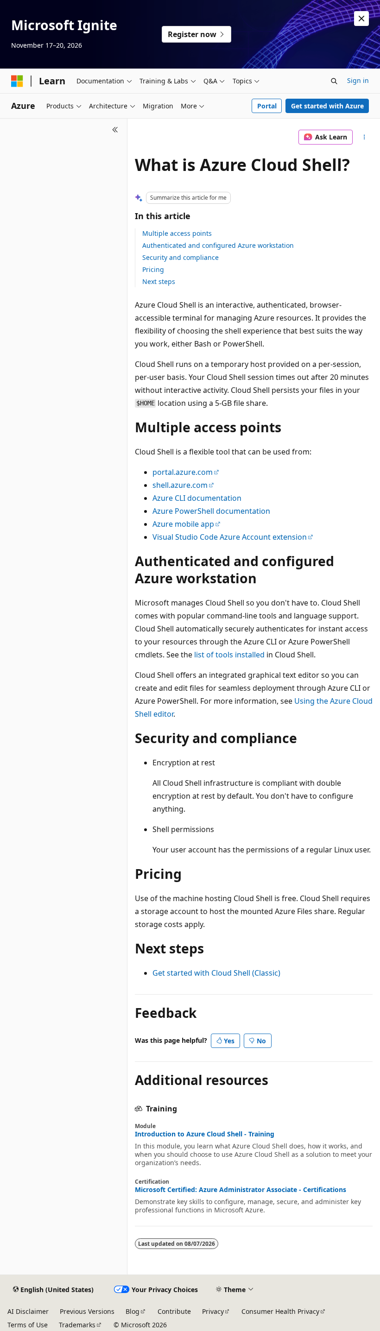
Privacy (213, 1311)
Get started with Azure (327, 105)
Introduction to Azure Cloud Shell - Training (204, 1134)
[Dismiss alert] (361, 18)
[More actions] (364, 137)
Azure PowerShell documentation (211, 511)
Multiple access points (177, 233)
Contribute (174, 1311)
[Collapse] (115, 129)
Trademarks (77, 1324)
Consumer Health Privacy (280, 1311)
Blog (132, 1311)
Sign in (358, 80)
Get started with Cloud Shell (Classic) (216, 973)
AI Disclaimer (28, 1311)
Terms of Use (27, 1324)
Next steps (158, 281)
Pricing (153, 269)
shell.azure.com (180, 485)
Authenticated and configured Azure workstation (218, 245)
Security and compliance (180, 257)
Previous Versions (87, 1311)
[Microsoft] (17, 81)
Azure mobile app (183, 524)
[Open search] (334, 81)
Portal (267, 105)
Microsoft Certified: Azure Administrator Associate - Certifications (240, 1190)
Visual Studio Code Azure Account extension (229, 537)
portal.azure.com (182, 472)
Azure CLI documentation (196, 498)
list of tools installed (229, 655)
